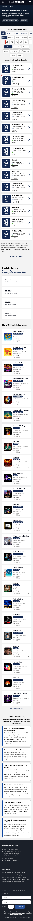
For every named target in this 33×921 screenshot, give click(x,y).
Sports (6, 51)
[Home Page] (17, 2)
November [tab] (24, 37)
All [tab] (3, 33)
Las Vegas (4, 6)
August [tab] (4, 37)
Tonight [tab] (16, 33)
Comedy (25, 47)
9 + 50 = (4, 906)
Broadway (14, 51)
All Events (8, 47)
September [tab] (10, 37)
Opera (20, 55)
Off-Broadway (25, 51)
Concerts (17, 47)
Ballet (13, 55)
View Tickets (29, 65)
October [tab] (18, 37)
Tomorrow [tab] (24, 33)
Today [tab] (9, 33)
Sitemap (12, 917)
